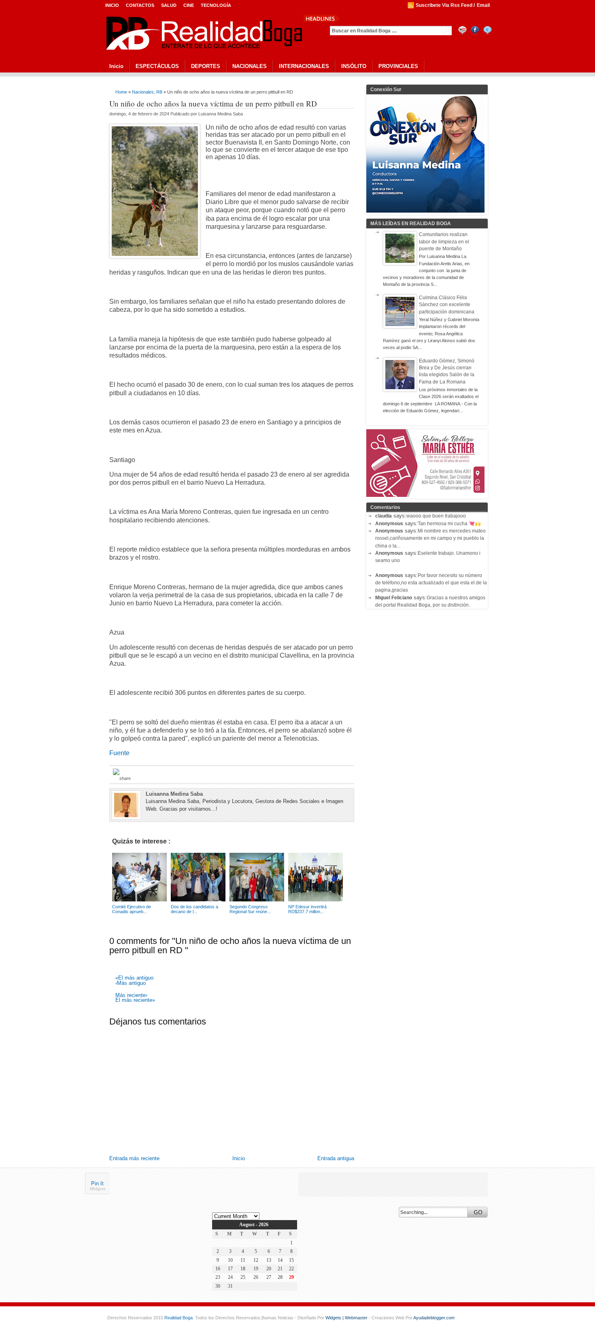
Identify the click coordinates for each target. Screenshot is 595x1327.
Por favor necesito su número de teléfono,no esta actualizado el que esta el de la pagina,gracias (431, 583)
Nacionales (143, 91)
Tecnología (216, 5)
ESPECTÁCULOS (157, 66)
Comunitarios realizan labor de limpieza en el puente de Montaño (444, 241)
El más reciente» (135, 1000)
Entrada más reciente (134, 1158)
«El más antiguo (134, 978)
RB (159, 91)
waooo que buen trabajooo (436, 516)
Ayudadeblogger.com (434, 1317)
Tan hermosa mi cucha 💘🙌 (449, 523)
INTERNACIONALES (304, 66)
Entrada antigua (335, 1158)
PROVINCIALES (398, 66)
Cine (188, 5)
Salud (168, 5)
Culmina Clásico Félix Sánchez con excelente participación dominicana (446, 305)
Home (121, 91)
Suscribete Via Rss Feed (444, 5)
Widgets (98, 1188)
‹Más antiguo (130, 983)
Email (483, 5)
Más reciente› (131, 995)
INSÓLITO (353, 66)
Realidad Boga (178, 1317)
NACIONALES (249, 66)
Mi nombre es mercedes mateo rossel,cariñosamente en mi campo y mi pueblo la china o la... (430, 538)
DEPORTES (205, 66)
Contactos (140, 5)
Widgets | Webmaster (347, 1317)
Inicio (112, 5)
